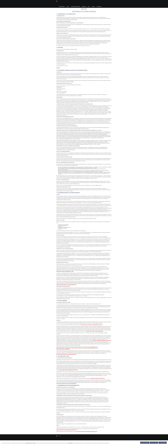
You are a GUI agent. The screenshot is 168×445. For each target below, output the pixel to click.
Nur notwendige (144, 442)
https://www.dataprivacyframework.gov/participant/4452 (66, 354)
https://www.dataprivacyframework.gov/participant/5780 (66, 383)
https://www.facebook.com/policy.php (63, 349)
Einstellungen (70, 443)
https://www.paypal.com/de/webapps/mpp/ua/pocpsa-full (66, 429)
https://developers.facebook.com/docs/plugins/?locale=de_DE (92, 324)
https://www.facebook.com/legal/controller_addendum (101, 340)
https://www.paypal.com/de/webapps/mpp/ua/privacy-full (87, 431)
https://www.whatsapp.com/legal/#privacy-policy (65, 271)
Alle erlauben (163, 442)
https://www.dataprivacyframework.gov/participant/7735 (66, 284)
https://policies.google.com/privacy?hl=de (97, 378)
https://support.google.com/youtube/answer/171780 (68, 369)
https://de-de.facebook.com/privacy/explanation (94, 331)
